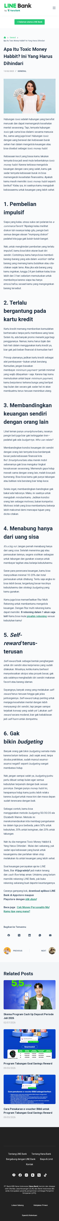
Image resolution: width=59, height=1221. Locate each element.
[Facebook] (9, 935)
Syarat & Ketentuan (29, 1215)
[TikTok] (45, 1175)
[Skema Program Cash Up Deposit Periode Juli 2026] (30, 995)
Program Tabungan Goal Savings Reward (28, 1063)
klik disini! (31, 899)
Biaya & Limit (46, 1159)
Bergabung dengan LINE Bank (20, 1159)
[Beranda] (5, 37)
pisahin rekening (37, 616)
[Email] (50, 935)
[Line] (13, 1175)
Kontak (29, 1164)
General (22, 71)
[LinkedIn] (29, 935)
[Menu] (54, 7)
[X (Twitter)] (19, 935)
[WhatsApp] (40, 935)
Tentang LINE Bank (17, 1154)
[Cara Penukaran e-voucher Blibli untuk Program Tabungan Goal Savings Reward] (30, 1089)
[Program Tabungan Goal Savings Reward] (30, 1044)
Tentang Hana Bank (41, 1154)
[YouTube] (32, 1175)
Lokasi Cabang (17, 1205)
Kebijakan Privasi (41, 1205)
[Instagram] (26, 1175)
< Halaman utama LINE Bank (29, 22)
